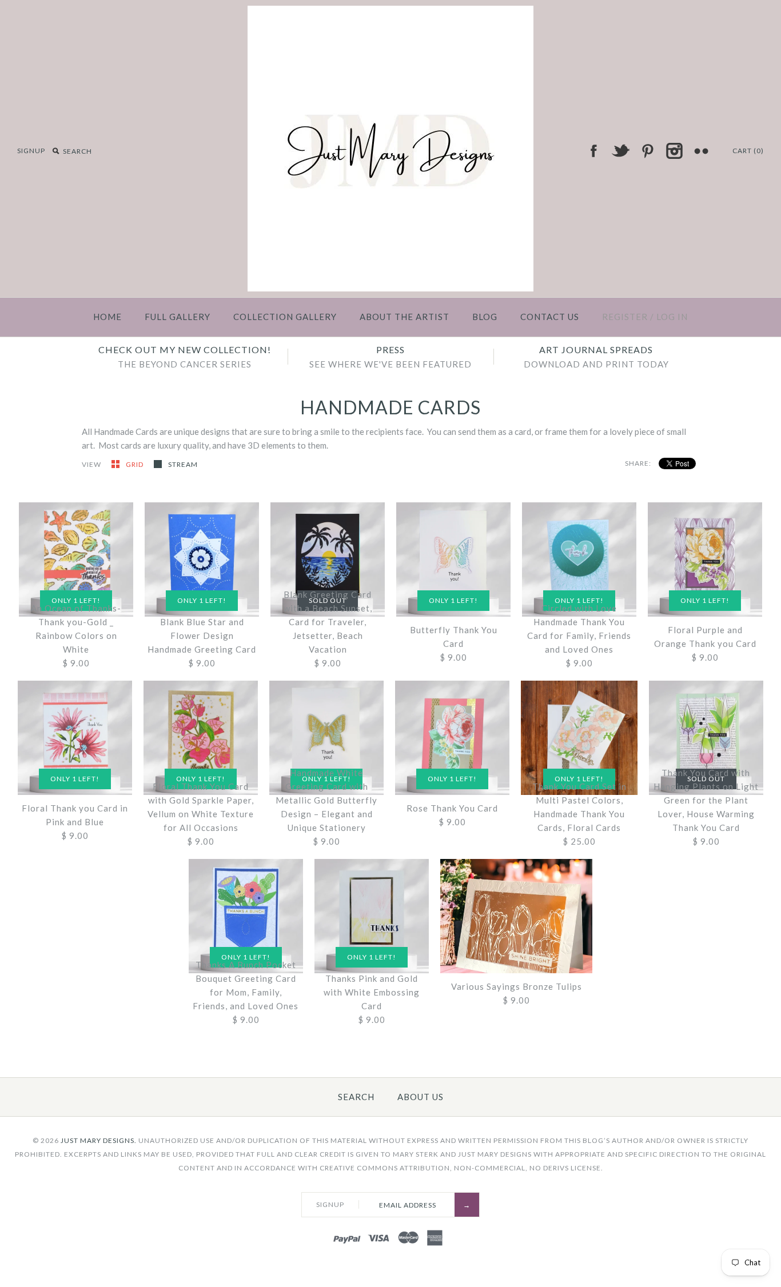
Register (625, 316)
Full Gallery (177, 316)
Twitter (620, 150)
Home (107, 316)
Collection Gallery (285, 316)
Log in (672, 316)
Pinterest (647, 150)
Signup (31, 150)
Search (356, 1097)
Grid (135, 464)
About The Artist (404, 316)
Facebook (593, 150)
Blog (484, 316)
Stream (183, 464)
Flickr (701, 150)
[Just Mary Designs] (390, 12)
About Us (420, 1097)
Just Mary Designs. (99, 1140)
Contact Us (549, 316)
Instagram (674, 150)
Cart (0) (748, 150)
